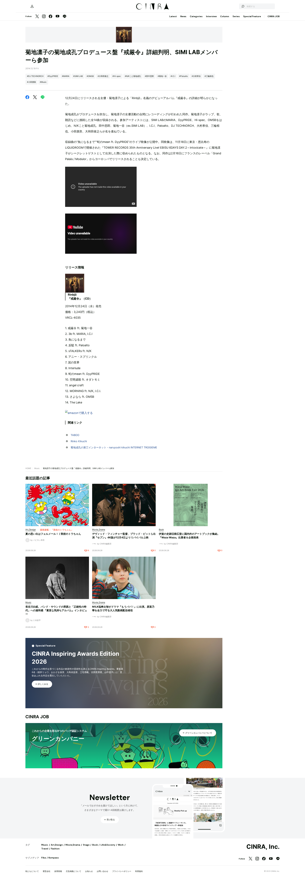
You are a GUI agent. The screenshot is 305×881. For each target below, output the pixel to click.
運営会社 (46, 871)
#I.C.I (173, 76)
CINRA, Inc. (263, 846)
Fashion (55, 849)
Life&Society (108, 845)
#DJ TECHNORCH (35, 76)
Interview (211, 16)
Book (95, 845)
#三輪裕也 (209, 76)
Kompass (53, 858)
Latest (173, 16)
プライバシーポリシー (121, 871)
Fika (43, 858)
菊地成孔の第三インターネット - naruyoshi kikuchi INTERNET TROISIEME (114, 447)
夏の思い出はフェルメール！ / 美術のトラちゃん (53, 533)
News (183, 16)
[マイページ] (32, 6)
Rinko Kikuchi (79, 441)
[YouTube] (57, 16)
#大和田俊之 (103, 76)
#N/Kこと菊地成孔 (133, 76)
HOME (28, 468)
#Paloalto (183, 76)
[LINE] (64, 17)
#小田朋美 (31, 82)
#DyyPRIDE (52, 76)
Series (236, 16)
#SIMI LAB (78, 76)
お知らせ (89, 871)
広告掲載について (73, 871)
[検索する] (242, 6)
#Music (43, 82)
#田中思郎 (149, 76)
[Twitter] (37, 17)
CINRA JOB (274, 16)
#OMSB (90, 76)
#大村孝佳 (196, 76)
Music (37, 468)
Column (224, 16)
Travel (44, 849)
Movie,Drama (72, 845)
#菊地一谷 (162, 76)
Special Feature (252, 16)
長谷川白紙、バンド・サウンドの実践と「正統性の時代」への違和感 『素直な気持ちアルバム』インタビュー (56, 610)
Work (121, 845)
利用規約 (139, 871)
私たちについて (32, 871)
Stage (86, 845)
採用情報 (58, 871)
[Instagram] (44, 17)
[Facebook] (50, 17)
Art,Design (57, 845)
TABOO (75, 435)
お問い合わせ (102, 871)
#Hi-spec (116, 76)
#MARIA (65, 76)
